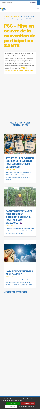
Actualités (20, 125)
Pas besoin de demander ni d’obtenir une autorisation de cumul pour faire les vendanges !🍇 (19, 217)
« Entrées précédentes (15, 292)
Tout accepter (13, 403)
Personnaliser (11, 406)
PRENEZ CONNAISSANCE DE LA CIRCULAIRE (19, 69)
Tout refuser (29, 403)
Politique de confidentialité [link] (27, 406)
